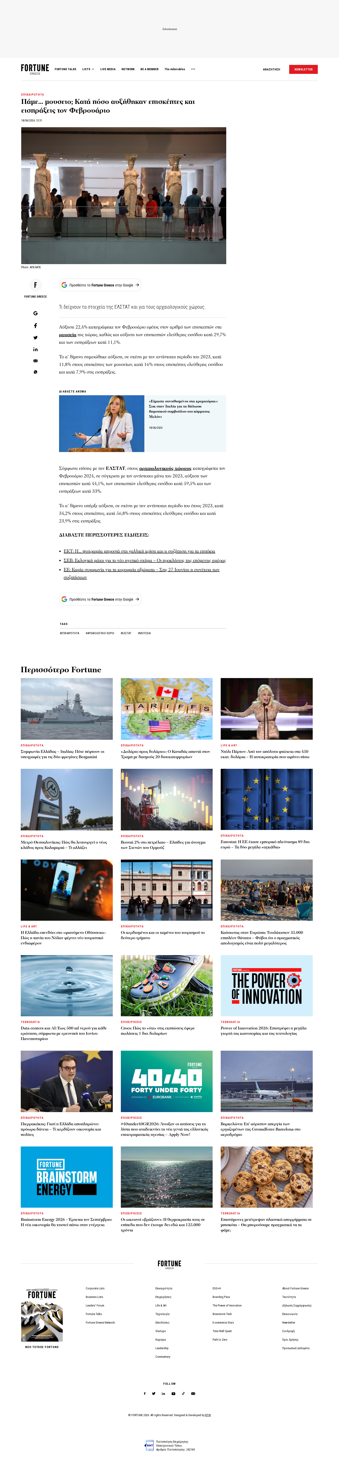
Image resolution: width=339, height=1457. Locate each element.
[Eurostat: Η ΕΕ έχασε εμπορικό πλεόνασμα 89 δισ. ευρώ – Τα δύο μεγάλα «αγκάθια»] (267, 799)
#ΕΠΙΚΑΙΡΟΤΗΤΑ (70, 633)
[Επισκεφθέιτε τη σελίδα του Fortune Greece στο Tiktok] (183, 1394)
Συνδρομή (288, 1331)
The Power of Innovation (227, 1305)
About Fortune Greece (295, 1288)
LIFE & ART (229, 745)
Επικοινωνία (289, 1314)
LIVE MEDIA (108, 69)
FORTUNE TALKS (65, 69)
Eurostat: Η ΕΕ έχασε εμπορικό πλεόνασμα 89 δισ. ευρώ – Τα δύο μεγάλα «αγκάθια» (265, 844)
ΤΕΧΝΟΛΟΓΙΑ (30, 1022)
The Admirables (174, 69)
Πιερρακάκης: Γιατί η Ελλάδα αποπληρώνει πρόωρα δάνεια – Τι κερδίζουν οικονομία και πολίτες (61, 1129)
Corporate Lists (95, 1288)
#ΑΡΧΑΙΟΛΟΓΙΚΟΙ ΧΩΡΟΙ (100, 633)
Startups (160, 1331)
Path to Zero (220, 1339)
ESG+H (217, 1288)
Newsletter (288, 1322)
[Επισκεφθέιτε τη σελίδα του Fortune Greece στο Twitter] (153, 1394)
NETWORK (128, 69)
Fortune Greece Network (100, 1322)
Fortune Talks (94, 1314)
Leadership (162, 1348)
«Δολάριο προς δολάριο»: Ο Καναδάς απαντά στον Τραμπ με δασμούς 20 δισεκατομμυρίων (165, 754)
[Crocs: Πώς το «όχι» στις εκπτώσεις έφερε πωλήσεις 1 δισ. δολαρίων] (167, 985)
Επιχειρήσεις (163, 1297)
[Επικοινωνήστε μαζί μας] (193, 1394)
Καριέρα (160, 1339)
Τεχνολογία (162, 1314)
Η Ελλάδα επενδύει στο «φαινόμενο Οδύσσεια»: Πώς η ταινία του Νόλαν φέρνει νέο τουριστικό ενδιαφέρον (63, 938)
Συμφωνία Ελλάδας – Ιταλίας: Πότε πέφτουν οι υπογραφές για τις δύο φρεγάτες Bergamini (62, 754)
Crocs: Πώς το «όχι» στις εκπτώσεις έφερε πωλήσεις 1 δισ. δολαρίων (158, 1031)
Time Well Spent (222, 1331)
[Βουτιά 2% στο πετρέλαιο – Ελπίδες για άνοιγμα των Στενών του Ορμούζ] (167, 799)
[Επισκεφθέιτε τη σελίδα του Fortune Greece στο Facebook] (145, 1394)
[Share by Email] (35, 361)
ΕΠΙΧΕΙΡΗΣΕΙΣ (131, 1022)
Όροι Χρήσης (290, 1339)
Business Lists (94, 1297)
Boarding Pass (221, 1297)
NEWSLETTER (303, 69)
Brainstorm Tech (222, 1314)
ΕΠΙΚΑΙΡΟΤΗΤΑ (32, 94)
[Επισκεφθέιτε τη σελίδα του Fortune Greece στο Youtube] (173, 1395)
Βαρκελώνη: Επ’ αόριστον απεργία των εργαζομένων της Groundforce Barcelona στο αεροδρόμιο (260, 1129)
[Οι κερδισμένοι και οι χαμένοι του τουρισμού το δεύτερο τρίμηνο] (167, 890)
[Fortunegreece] (35, 73)
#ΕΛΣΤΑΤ (126, 633)
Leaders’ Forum (95, 1305)
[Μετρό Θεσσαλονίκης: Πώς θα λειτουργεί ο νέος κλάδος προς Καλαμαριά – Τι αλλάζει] (67, 799)
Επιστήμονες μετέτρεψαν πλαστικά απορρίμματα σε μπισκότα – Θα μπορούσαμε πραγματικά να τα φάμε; (266, 1225)
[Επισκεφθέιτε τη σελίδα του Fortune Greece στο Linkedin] (163, 1394)
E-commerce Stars (223, 1322)
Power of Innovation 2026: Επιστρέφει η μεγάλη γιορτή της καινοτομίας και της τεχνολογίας (263, 1031)
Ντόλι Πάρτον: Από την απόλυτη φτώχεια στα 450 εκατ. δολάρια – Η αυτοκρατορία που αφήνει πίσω (265, 754)
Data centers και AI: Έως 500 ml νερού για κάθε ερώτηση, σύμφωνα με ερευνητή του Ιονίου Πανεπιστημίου (64, 1033)
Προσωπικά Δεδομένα (295, 1348)
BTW (208, 1415)
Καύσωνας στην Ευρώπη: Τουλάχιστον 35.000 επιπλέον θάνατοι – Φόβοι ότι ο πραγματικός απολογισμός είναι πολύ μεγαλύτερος (262, 938)
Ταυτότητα (289, 1297)
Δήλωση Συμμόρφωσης (297, 1305)
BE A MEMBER (149, 69)
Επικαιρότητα (163, 1288)
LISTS (86, 69)
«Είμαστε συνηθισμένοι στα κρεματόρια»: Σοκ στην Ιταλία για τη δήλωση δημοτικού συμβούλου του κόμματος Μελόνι (183, 409)
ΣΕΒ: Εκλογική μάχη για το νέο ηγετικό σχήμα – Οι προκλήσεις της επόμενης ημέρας (145, 561)
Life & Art (161, 1305)
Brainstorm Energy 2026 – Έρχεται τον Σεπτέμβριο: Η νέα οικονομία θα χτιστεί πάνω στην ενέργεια (66, 1222)
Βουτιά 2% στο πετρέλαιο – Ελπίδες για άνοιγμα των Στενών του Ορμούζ (163, 845)
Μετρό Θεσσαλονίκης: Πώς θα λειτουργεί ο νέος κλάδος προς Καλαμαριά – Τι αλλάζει (64, 845)
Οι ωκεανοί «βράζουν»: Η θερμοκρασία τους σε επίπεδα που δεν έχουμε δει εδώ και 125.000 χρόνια (163, 1225)
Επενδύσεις (162, 1322)
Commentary (162, 1356)
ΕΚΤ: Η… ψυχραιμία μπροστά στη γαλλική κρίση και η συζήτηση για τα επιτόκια (139, 551)
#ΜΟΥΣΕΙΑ (144, 633)
